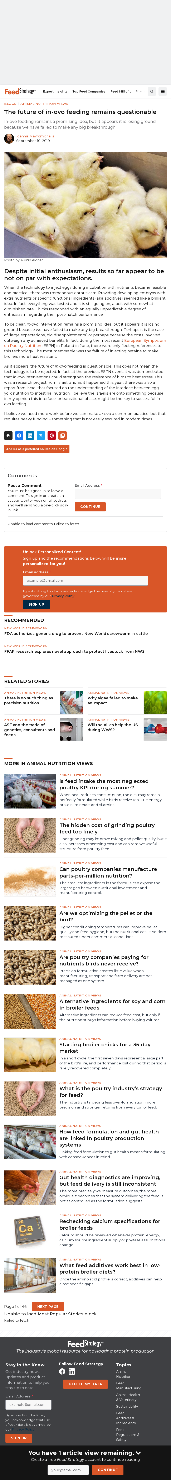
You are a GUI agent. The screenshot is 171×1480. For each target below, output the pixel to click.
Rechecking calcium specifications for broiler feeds (109, 1224)
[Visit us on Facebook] (62, 1371)
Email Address (88, 485)
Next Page (48, 1307)
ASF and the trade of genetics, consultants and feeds (29, 730)
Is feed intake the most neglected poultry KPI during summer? (104, 784)
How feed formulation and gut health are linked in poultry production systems (109, 1138)
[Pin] (52, 435)
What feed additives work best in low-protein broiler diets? (110, 1268)
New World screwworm (26, 628)
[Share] (19, 435)
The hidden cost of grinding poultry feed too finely (107, 828)
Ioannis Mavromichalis (35, 136)
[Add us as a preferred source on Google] (62, 435)
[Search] (152, 91)
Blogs (10, 104)
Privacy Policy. (63, 596)
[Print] (8, 435)
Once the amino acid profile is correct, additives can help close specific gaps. (110, 1281)
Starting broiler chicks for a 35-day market (105, 1048)
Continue (108, 1470)
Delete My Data (85, 1384)
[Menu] (162, 91)
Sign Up (36, 604)
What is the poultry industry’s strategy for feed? (110, 1091)
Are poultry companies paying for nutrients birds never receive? (103, 960)
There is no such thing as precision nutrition (28, 700)
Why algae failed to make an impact (113, 700)
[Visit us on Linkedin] (72, 1371)
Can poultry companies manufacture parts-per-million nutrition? (108, 872)
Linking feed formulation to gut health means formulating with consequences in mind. (112, 1154)
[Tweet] (41, 435)
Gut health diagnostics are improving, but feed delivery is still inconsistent (109, 1180)
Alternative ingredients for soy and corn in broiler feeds (112, 1004)
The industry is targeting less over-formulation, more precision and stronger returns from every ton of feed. (108, 1104)
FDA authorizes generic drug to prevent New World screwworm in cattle (76, 633)
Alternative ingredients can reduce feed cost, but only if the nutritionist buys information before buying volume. (109, 1017)
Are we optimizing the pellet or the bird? (105, 916)
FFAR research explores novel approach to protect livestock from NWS (74, 651)
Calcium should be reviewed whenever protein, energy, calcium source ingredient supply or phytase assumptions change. (112, 1240)
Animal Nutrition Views (44, 104)
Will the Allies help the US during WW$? (113, 727)
